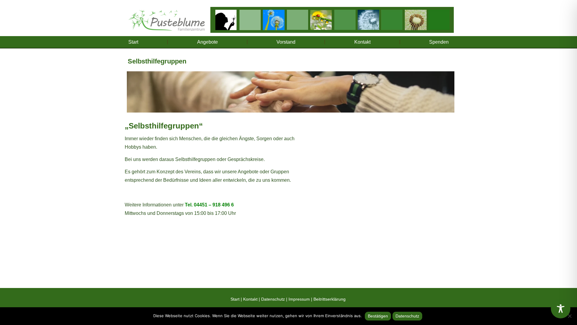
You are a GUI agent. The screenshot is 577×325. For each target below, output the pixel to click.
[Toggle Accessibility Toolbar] (560, 308)
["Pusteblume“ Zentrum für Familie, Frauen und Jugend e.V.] (166, 17)
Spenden (439, 42)
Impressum (299, 299)
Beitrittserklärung (329, 299)
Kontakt (362, 42)
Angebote (207, 42)
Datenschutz (273, 299)
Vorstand (285, 42)
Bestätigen (378, 316)
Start (133, 42)
